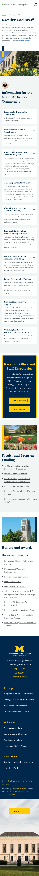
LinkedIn (7, 768)
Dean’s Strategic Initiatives (15, 473)
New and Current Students (15, 733)
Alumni (24, 745)
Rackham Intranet (24, 40)
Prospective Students (13, 727)
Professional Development (15, 705)
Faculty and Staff (10, 745)
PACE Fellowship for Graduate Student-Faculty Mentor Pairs (17, 480)
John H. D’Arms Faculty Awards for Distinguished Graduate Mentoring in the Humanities (20, 594)
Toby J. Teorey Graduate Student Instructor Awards (18, 616)
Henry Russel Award (12, 581)
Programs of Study (11, 693)
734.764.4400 (19, 668)
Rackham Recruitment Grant (16, 486)
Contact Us (19, 672)
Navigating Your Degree (23, 699)
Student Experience (12, 711)
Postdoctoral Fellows (12, 739)
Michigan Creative (19, 788)
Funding (7, 699)
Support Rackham (19, 676)
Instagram (28, 761)
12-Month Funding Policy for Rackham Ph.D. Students (16, 467)
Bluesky (6, 761)
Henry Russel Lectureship (15, 586)
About (26, 711)
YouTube (17, 768)
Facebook (17, 761)
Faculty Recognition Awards (16, 576)
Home (4, 15)
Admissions (28, 693)
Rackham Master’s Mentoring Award (20, 609)
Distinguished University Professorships (14, 570)
